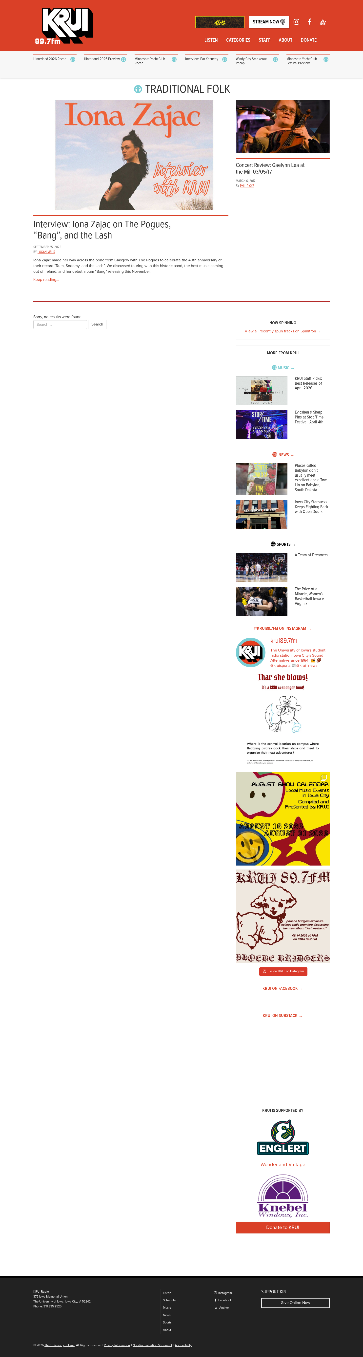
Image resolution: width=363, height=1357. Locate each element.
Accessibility (183, 1345)
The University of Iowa (59, 1345)
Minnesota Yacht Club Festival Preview (301, 61)
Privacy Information (117, 1345)
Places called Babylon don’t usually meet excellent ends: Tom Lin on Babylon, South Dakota (311, 478)
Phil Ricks (247, 186)
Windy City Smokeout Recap (251, 61)
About (285, 40)
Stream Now (266, 22)
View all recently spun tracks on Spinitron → (283, 331)
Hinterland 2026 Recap (49, 59)
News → (286, 455)
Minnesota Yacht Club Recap (150, 61)
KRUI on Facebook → (282, 989)
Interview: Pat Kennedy (201, 59)
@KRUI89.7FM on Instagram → (283, 629)
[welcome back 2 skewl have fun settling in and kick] (283, 819)
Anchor (224, 1308)
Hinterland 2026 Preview (102, 59)
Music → (286, 368)
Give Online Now (295, 1302)
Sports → (286, 544)
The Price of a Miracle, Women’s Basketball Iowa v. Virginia (309, 596)
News (167, 1315)
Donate (309, 40)
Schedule (169, 1300)
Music (167, 1308)
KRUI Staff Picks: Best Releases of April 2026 (308, 383)
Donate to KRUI (282, 1227)
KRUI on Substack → (283, 1016)
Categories (238, 40)
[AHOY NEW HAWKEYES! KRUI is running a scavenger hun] (283, 721)
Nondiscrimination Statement (152, 1345)
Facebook (225, 1300)
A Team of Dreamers (311, 555)
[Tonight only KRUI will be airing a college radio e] (283, 916)
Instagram (225, 1293)
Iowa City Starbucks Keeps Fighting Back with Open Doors (311, 507)
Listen (211, 40)
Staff (264, 40)
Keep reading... (46, 279)
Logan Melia (46, 252)
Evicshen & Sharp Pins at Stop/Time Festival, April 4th (309, 417)
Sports (167, 1322)
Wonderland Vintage (283, 1165)
